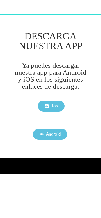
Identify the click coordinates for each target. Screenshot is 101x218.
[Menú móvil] (94, 7)
